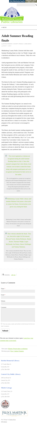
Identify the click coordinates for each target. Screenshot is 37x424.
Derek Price (12, 419)
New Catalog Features (17, 351)
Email (3, 295)
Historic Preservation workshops (18, 348)
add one (13, 275)
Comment (3, 307)
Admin (4, 421)
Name (3, 288)
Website (3, 301)
